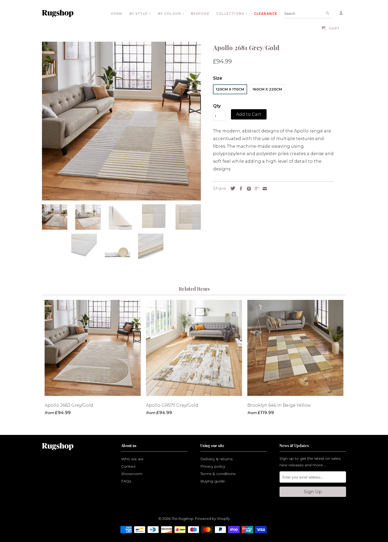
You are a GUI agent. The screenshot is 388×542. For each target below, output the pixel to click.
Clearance (265, 14)
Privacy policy (212, 466)
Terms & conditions (217, 473)
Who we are (132, 459)
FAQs (126, 481)
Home (117, 14)
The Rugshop (182, 518)
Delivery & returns (216, 459)
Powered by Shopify (212, 518)
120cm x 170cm (230, 89)
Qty (217, 105)
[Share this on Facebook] (239, 188)
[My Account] (341, 14)
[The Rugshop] (65, 13)
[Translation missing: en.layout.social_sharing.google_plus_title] (255, 188)
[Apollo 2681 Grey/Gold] (121, 121)
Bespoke (200, 14)
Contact (128, 466)
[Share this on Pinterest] (247, 188)
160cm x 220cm (267, 89)
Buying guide (212, 481)
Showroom (131, 473)
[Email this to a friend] (263, 188)
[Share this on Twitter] (231, 188)
